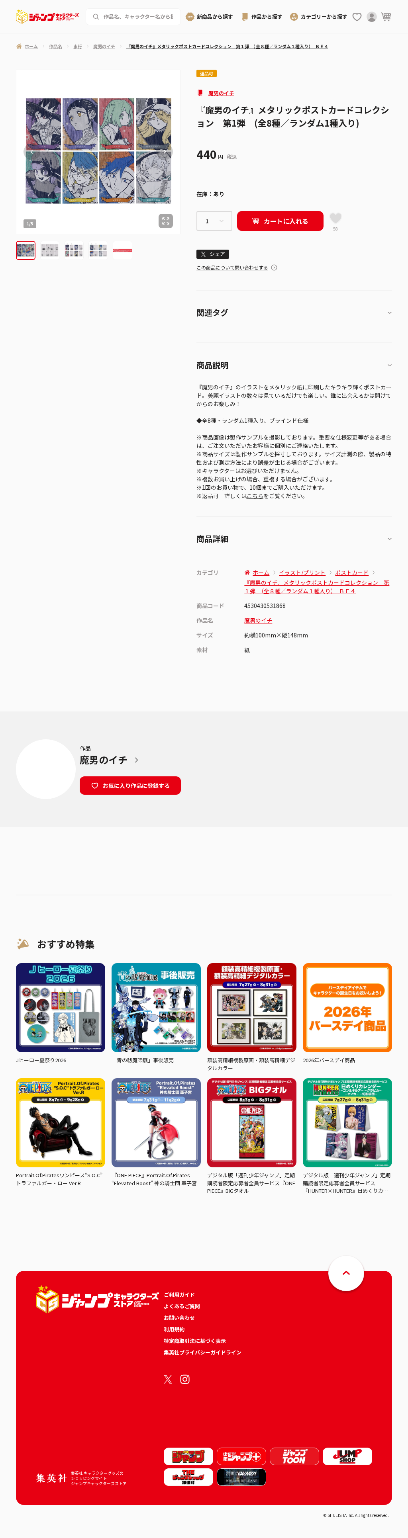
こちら (255, 496)
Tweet (212, 254)
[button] (25, 250)
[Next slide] (164, 152)
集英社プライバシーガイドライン (202, 1352)
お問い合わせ (179, 1317)
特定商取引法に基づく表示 (195, 1341)
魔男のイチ (221, 93)
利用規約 (174, 1329)
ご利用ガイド (179, 1294)
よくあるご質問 (182, 1306)
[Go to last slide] (31, 152)
